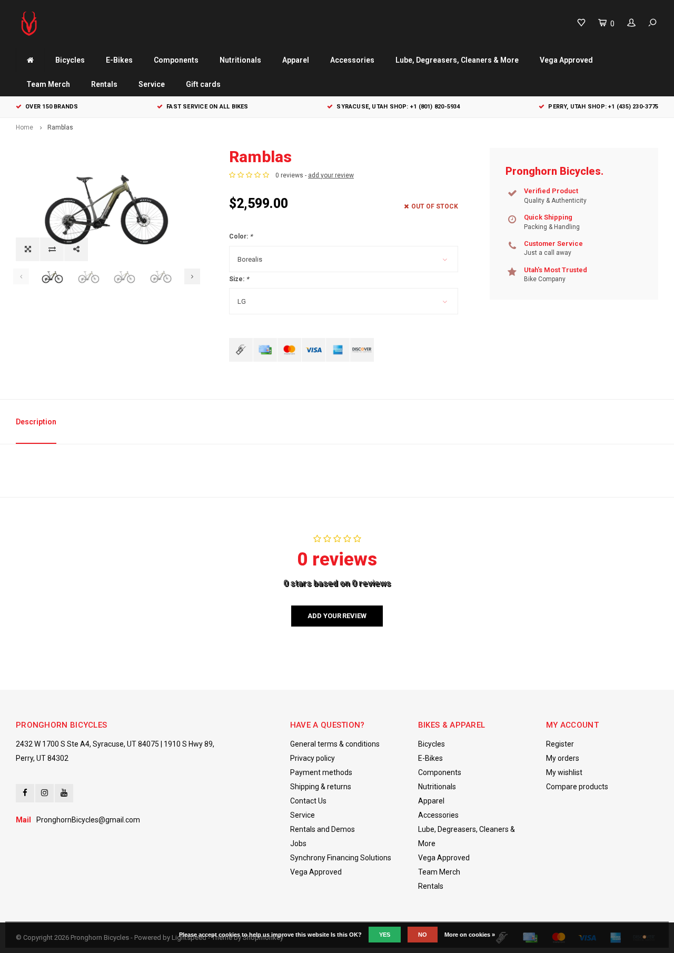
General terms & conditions (335, 744)
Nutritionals (240, 60)
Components (176, 60)
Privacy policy (312, 758)
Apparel (295, 60)
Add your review (337, 616)
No (422, 934)
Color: (240, 236)
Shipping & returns (320, 786)
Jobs (298, 843)
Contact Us (308, 801)
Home (24, 127)
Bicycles (70, 60)
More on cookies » (469, 934)
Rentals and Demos (322, 829)
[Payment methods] (241, 350)
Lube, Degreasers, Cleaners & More (457, 60)
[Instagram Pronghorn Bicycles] (44, 793)
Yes (384, 934)
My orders (562, 758)
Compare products (577, 786)
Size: (239, 279)
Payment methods (321, 772)
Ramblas (60, 127)
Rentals (104, 84)
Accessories (352, 60)
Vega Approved (566, 60)
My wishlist (564, 772)
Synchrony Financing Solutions (340, 857)
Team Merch (48, 84)
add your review (331, 175)
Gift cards (203, 84)
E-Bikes (119, 60)
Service (151, 84)
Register (560, 744)
